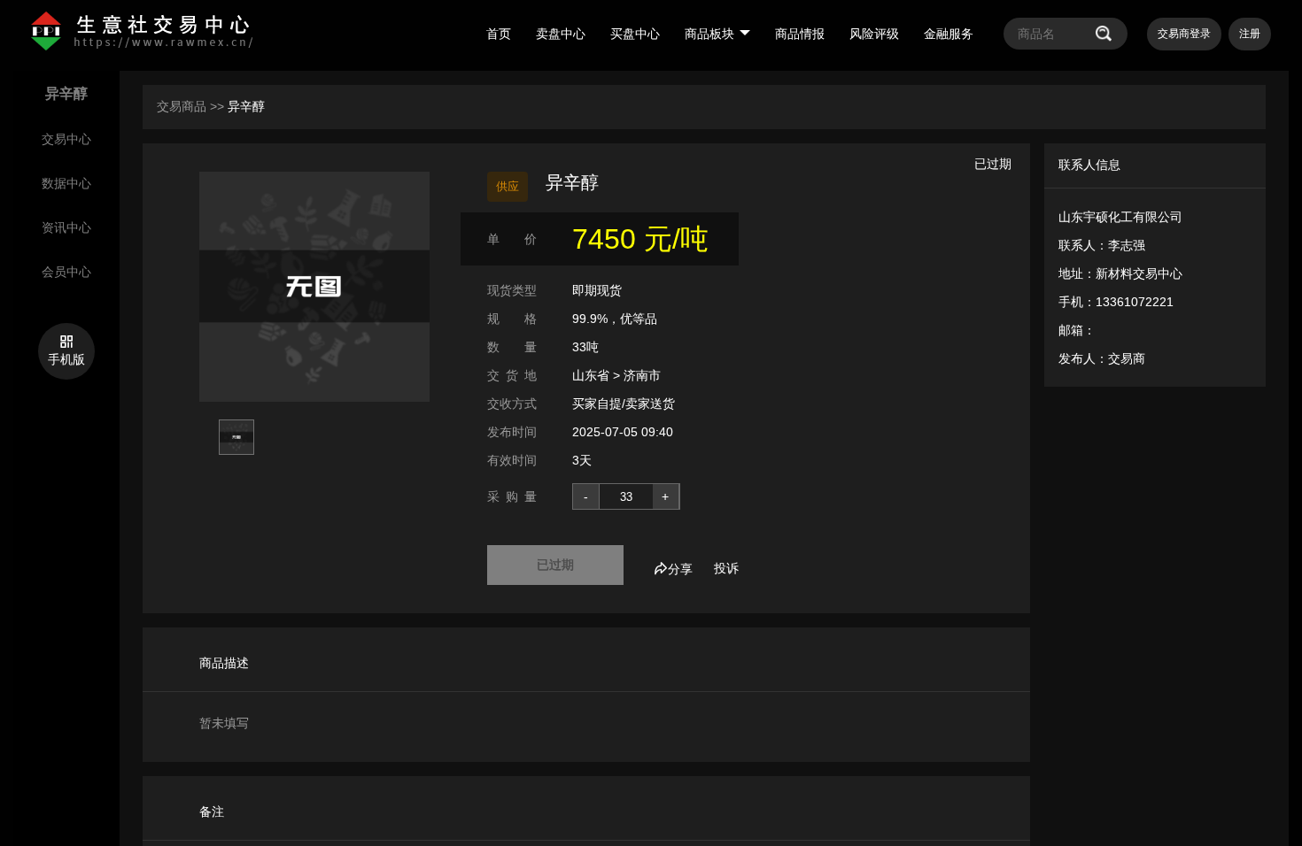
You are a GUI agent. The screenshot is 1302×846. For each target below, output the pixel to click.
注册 (1249, 33)
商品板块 (709, 34)
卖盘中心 (560, 34)
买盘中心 (635, 34)
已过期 (555, 565)
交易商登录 (1184, 33)
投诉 (726, 568)
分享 (680, 569)
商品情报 (800, 34)
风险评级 (874, 34)
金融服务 (948, 34)
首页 (498, 34)
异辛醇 (246, 106)
